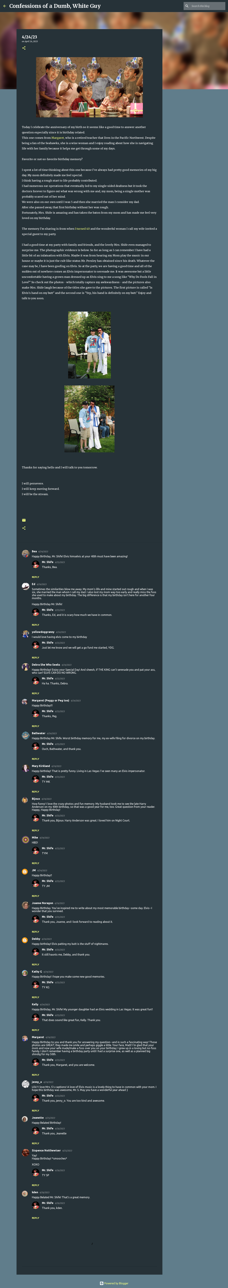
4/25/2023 (60, 562)
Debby (36, 938)
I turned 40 (82, 228)
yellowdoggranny (43, 631)
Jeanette (38, 1117)
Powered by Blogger (116, 1283)
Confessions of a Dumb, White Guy (55, 6)
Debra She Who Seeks (46, 664)
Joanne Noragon (42, 903)
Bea (34, 551)
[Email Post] (24, 521)
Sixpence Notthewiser (46, 1150)
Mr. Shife (47, 562)
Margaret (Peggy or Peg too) (50, 700)
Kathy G (37, 971)
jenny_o (37, 1081)
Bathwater (38, 733)
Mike (35, 837)
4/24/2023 (43, 551)
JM (34, 870)
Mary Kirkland (41, 765)
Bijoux (36, 798)
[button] (24, 48)
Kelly (35, 1004)
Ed (33, 584)
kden (35, 1192)
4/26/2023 (60, 1128)
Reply (35, 577)
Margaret (57, 137)
